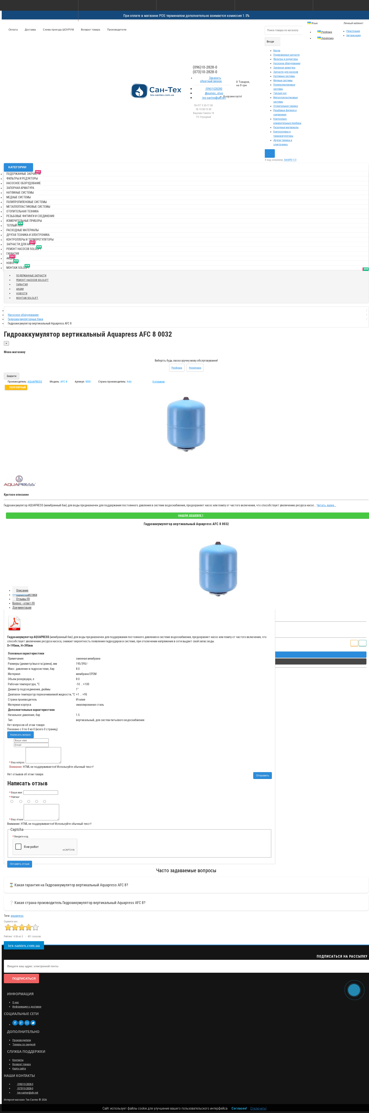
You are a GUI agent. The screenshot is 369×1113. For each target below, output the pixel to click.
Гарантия (12, 253)
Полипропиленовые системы (26, 202)
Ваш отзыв (17, 819)
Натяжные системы (284, 76)
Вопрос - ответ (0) (23, 603)
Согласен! (239, 1108)
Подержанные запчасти (286, 54)
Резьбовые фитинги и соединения (30, 216)
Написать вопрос (20, 734)
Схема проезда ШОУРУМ (58, 29)
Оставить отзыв (19, 863)
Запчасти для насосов (285, 71)
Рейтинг (15, 797)
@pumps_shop (213, 93)
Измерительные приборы (24, 220)
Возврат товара (90, 29)
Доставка (30, 29)
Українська (327, 38)
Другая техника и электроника (28, 235)
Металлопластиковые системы (28, 206)
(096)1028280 (213, 89)
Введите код (21, 836)
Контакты (17, 1060)
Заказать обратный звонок (211, 79)
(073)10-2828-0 (25, 1088)
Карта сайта (19, 1068)
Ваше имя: (17, 792)
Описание (22, 590)
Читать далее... (326, 505)
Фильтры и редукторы (285, 59)
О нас (15, 1002)
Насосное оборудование (286, 63)
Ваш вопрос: (18, 762)
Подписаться (24, 978)
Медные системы (283, 80)
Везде (276, 50)
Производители (116, 29)
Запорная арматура (284, 67)
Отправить (262, 775)
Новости (12, 262)
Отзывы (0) (23, 599)
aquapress (17, 915)
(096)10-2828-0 (25, 1084)
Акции (10, 257)
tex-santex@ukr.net (214, 97)
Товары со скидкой (23, 1044)
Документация (21, 607)
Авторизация (353, 35)
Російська (326, 32)
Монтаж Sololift (17, 266)
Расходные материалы (286, 127)
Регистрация (353, 31)
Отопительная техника (285, 106)
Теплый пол (280, 93)
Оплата (13, 29)
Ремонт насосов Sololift (23, 248)
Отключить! (258, 1108)
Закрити (11, 376)
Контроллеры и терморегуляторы (30, 239)
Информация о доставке (26, 1006)
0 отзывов (158, 381)
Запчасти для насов (20, 243)
